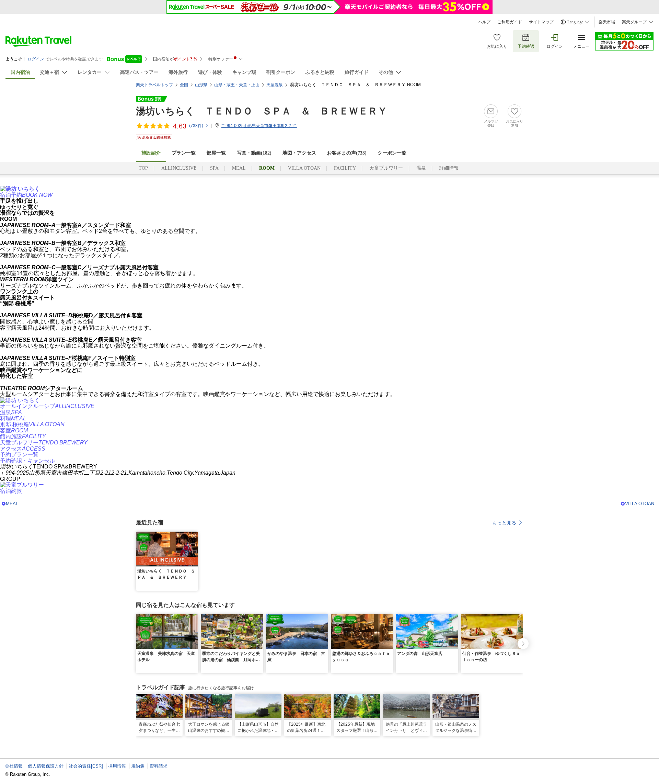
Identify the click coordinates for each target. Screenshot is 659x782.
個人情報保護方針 (45, 766)
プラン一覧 (184, 153)
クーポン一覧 (392, 153)
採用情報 (117, 766)
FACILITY (345, 168)
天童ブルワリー (386, 168)
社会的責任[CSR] (86, 766)
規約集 (137, 766)
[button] (194, 536)
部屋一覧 (216, 153)
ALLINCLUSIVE (179, 168)
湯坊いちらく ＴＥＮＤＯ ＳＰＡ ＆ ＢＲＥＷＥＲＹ (261, 111)
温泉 (421, 168)
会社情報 (14, 766)
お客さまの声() (347, 153)
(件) (196, 126)
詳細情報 (449, 168)
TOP (143, 168)
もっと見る (504, 522)
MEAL (239, 168)
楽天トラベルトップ (154, 84)
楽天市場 (607, 22)
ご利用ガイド (509, 22)
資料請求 (158, 766)
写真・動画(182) (254, 153)
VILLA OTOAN (304, 168)
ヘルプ (484, 22)
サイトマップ (541, 22)
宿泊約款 (11, 491)
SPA (214, 168)
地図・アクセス (299, 153)
